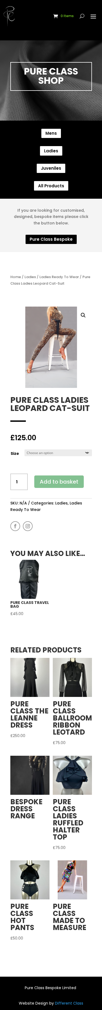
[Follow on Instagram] (28, 526)
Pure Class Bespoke (51, 239)
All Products (51, 186)
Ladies (51, 151)
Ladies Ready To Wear (59, 276)
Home (15, 276)
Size (15, 453)
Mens (51, 133)
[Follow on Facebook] (15, 526)
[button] (83, 315)
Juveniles (51, 168)
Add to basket (59, 481)
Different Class (68, 1003)
